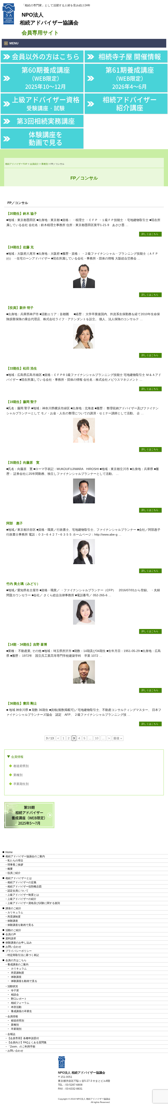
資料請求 (10, 938)
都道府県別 (21, 766)
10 (96, 738)
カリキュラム (15, 912)
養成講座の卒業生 (21, 1011)
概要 (10, 868)
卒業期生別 (21, 784)
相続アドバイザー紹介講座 (130, 103)
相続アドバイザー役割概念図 (24, 886)
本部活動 (16, 1007)
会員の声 (10, 934)
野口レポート (19, 998)
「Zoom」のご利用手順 (21, 1046)
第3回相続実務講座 (46, 121)
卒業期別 (16, 1028)
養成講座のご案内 (17, 964)
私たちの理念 (15, 860)
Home (9, 852)
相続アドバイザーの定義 (21, 882)
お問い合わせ (13, 946)
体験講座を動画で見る (46, 138)
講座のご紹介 (13, 908)
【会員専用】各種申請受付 (23, 1038)
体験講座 (12, 920)
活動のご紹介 (13, 930)
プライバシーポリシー (18, 950)
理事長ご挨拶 (15, 864)
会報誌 (11, 1034)
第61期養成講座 (129, 77)
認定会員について (17, 890)
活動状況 (12, 986)
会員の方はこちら (15, 960)
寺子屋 (15, 990)
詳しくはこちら (150, 234)
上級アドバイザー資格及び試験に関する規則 (33, 903)
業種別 (18, 775)
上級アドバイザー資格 (46, 103)
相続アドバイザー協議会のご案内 (25, 856)
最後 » (117, 738)
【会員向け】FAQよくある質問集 (27, 1042)
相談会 (15, 994)
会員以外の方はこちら (46, 56)
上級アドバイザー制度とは (23, 894)
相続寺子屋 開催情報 (129, 56)
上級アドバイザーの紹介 (21, 898)
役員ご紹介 (14, 872)
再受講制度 (14, 916)
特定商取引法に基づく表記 (23, 955)
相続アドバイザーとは (18, 878)
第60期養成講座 (45, 77)
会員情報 (17, 757)
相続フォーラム (20, 1002)
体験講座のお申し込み (18, 942)
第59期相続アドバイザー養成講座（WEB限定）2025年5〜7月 (29, 815)
